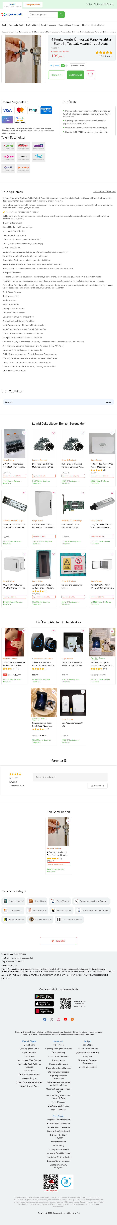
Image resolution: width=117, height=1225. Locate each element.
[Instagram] (58, 1019)
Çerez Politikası (58, 1102)
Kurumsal (58, 1041)
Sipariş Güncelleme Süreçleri (29, 1082)
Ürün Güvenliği (58, 1052)
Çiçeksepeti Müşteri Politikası (58, 1048)
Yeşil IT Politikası (58, 1109)
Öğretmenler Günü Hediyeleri (58, 1136)
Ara (61, 14)
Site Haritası (29, 1070)
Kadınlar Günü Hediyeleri (58, 1123)
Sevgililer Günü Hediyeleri (58, 1119)
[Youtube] (65, 1019)
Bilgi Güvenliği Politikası (58, 1106)
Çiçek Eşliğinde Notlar (29, 1048)
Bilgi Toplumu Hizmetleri (58, 1072)
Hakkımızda (59, 1045)
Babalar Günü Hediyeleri (58, 1131)
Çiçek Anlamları (29, 1052)
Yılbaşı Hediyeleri (58, 1141)
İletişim (87, 1041)
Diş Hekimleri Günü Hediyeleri (58, 1166)
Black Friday (58, 1145)
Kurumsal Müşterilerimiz (58, 1056)
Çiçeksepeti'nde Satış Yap (104, 4)
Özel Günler (29, 1056)
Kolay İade (87, 1056)
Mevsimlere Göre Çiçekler (29, 1060)
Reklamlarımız (58, 1060)
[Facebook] (45, 1019)
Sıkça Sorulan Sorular (88, 1048)
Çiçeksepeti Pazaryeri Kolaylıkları (87, 1061)
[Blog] (72, 1019)
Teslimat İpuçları (29, 1078)
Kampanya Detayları (58, 1064)
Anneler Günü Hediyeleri (58, 1127)
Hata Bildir (59, 941)
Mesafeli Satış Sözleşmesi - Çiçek (58, 1090)
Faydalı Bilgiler (29, 1041)
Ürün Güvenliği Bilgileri (104, 191)
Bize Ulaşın (88, 1045)
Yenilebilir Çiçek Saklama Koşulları (29, 1065)
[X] (52, 1019)
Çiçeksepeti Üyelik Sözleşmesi (58, 1077)
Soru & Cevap (78, 66)
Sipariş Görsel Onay (29, 1086)
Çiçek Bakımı (29, 1045)
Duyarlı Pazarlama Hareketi (58, 1068)
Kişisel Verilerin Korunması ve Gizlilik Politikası (58, 1083)
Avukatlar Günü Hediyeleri (58, 1153)
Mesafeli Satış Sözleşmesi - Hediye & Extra (58, 1097)
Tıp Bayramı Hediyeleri (58, 1149)
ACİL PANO (55, 65)
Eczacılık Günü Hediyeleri (58, 1161)
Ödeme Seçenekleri (88, 1067)
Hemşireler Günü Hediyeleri (58, 1157)
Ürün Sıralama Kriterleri (29, 1074)
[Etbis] (51, 1183)
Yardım (89, 4)
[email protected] (26, 958)
